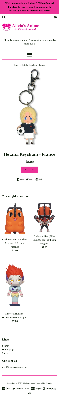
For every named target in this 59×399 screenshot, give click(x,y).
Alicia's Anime (29, 383)
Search (5, 345)
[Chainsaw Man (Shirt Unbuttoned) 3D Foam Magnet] (44, 217)
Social (5, 353)
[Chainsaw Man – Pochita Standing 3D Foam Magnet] (14, 218)
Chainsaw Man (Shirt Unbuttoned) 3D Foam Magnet (44, 240)
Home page (8, 349)
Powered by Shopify (44, 383)
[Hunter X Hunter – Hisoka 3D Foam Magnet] (14, 283)
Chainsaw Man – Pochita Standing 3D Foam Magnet (14, 243)
